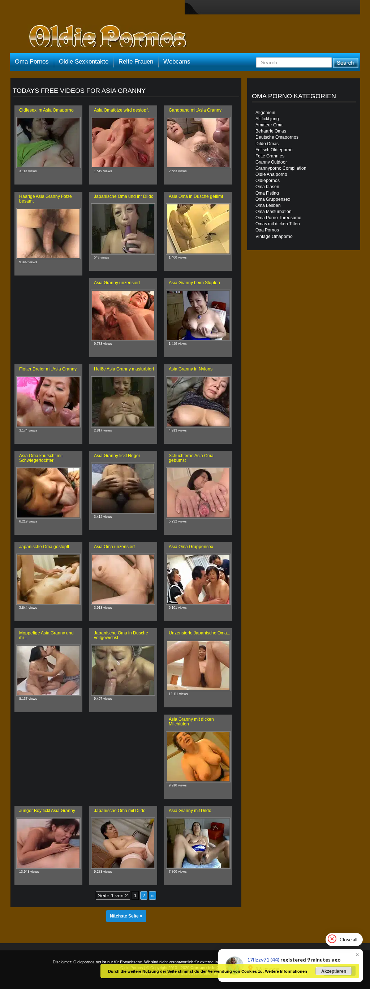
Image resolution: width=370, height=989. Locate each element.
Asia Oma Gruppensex (191, 546)
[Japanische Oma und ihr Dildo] (123, 229)
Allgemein (265, 112)
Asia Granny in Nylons (190, 369)
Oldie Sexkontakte (83, 61)
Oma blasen (267, 186)
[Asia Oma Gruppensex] (198, 579)
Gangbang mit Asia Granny (195, 110)
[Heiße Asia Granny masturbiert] (123, 402)
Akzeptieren (333, 971)
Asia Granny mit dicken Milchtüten (191, 721)
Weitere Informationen (286, 971)
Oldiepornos (267, 180)
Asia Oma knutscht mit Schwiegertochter (41, 458)
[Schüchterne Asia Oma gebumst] (198, 493)
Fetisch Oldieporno (274, 149)
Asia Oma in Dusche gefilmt (196, 196)
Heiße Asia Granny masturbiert (124, 369)
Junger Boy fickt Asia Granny (47, 810)
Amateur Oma (269, 124)
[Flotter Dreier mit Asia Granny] (48, 402)
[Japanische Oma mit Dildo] (123, 843)
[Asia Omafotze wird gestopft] (123, 142)
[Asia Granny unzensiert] (123, 315)
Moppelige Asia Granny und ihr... (46, 635)
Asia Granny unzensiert (117, 282)
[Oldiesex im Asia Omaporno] (48, 142)
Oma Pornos (32, 61)
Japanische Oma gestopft (44, 546)
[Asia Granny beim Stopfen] (198, 315)
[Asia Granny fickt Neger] (123, 488)
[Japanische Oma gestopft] (48, 579)
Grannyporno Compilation (280, 168)
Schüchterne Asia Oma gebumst (191, 458)
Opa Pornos (267, 230)
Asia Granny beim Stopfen (194, 282)
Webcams (176, 61)
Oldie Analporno (271, 174)
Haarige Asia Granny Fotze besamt (45, 199)
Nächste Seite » (126, 916)
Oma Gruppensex (272, 199)
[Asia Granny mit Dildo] (198, 843)
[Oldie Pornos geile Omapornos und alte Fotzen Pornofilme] (105, 37)
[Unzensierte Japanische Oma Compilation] (198, 665)
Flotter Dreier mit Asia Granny (48, 369)
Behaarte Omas (270, 131)
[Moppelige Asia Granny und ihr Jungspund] (48, 670)
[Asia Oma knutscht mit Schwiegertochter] (48, 493)
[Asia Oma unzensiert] (123, 579)
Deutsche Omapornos (276, 137)
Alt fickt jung (267, 118)
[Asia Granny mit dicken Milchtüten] (198, 757)
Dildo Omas (267, 143)
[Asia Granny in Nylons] (198, 402)
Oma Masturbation (273, 211)
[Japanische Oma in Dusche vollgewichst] (123, 670)
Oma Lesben (268, 205)
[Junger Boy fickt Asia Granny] (48, 843)
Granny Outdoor (271, 162)
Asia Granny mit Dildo (190, 810)
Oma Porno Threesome (278, 217)
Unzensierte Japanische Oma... (199, 633)
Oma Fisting (267, 193)
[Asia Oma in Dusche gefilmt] (198, 229)
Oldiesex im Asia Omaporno (46, 110)
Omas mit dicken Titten (277, 223)
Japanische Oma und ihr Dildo (124, 196)
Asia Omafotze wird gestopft (121, 110)
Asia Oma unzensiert (114, 546)
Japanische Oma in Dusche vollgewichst (121, 635)
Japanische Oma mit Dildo (120, 810)
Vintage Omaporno (274, 236)
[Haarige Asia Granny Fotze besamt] (48, 233)
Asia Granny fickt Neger (117, 455)
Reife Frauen (136, 61)
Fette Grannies (269, 156)
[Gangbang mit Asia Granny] (198, 142)
